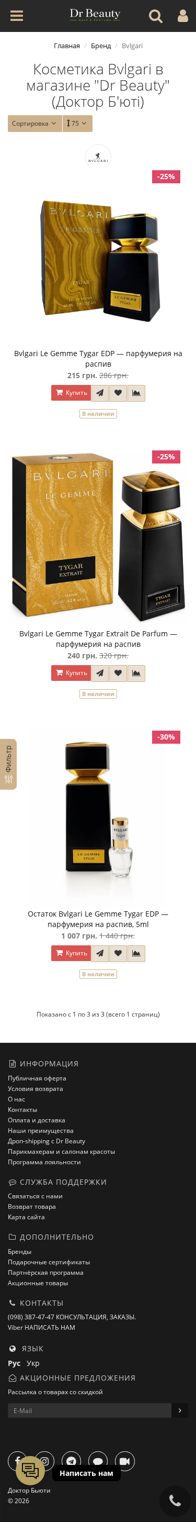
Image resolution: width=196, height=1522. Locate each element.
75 (75, 123)
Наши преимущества (41, 1130)
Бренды (19, 1251)
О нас (16, 1099)
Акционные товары (38, 1282)
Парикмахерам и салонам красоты (61, 1151)
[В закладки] (118, 393)
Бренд (101, 45)
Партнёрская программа (46, 1272)
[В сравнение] (136, 393)
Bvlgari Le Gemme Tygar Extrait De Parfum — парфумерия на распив (98, 638)
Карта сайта (26, 1216)
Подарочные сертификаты (49, 1262)
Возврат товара (32, 1206)
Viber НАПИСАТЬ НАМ (41, 1327)
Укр (35, 1363)
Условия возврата (35, 1088)
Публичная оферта (37, 1078)
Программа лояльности (44, 1161)
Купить (75, 392)
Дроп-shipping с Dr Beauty (46, 1141)
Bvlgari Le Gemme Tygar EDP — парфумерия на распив (98, 358)
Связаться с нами (35, 1196)
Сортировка (30, 123)
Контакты (22, 1109)
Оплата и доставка (36, 1120)
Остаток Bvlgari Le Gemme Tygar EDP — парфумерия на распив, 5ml (98, 919)
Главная (67, 45)
